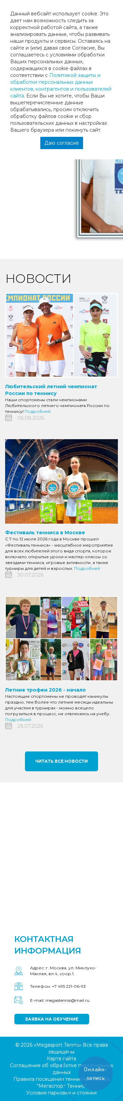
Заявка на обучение (51, 1019)
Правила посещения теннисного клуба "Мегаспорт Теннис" (61, 1082)
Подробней (38, 411)
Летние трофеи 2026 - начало (45, 690)
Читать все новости (61, 761)
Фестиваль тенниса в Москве (45, 532)
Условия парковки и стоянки (61, 1093)
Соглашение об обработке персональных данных (61, 1068)
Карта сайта (61, 1059)
